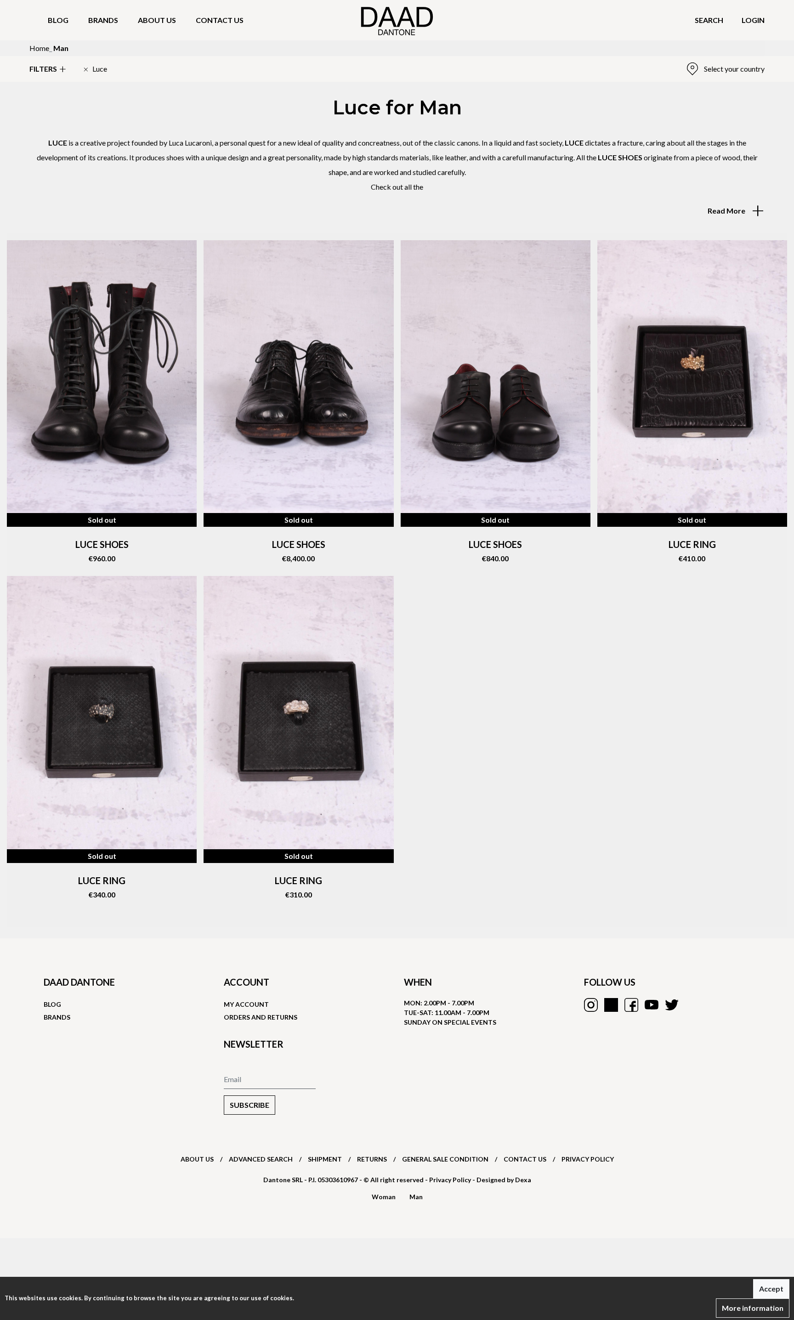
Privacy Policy (587, 1159)
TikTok (611, 1005)
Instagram (591, 1005)
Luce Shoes (298, 544)
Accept (771, 1288)
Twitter (672, 1005)
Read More (727, 210)
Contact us (220, 20)
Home (39, 48)
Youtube (651, 1005)
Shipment (325, 1159)
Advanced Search (261, 1159)
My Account (246, 1004)
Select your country (734, 68)
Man (416, 1197)
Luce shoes (102, 544)
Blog (58, 20)
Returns (372, 1159)
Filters (43, 68)
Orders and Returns (260, 1017)
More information (752, 1307)
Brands (103, 20)
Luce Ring (692, 544)
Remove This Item (95, 68)
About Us (197, 1159)
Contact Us (525, 1159)
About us (157, 20)
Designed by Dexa (503, 1180)
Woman (384, 1197)
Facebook (631, 1005)
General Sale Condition (445, 1159)
